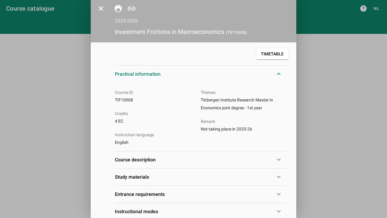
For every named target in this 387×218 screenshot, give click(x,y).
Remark (208, 121)
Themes (208, 92)
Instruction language (134, 134)
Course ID (124, 92)
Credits (121, 113)
